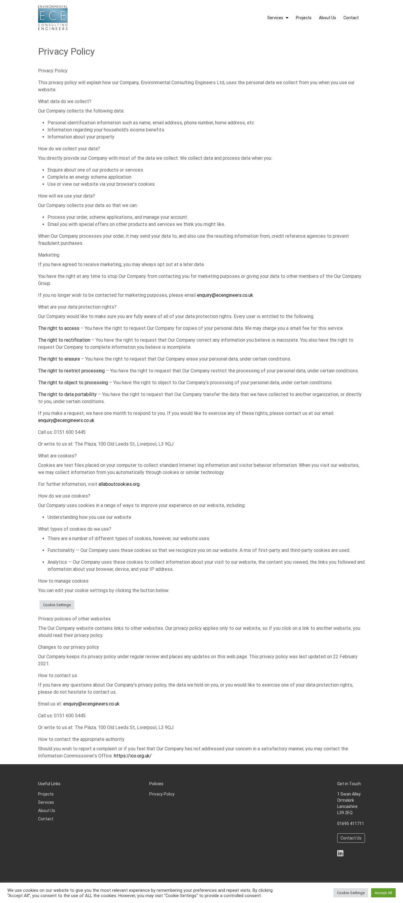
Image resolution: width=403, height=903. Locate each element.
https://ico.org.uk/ (133, 756)
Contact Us (350, 838)
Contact (351, 17)
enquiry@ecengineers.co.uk (225, 295)
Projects (304, 17)
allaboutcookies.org (119, 484)
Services (275, 17)
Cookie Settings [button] (57, 605)
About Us (327, 17)
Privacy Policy (162, 794)
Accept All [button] (383, 893)
